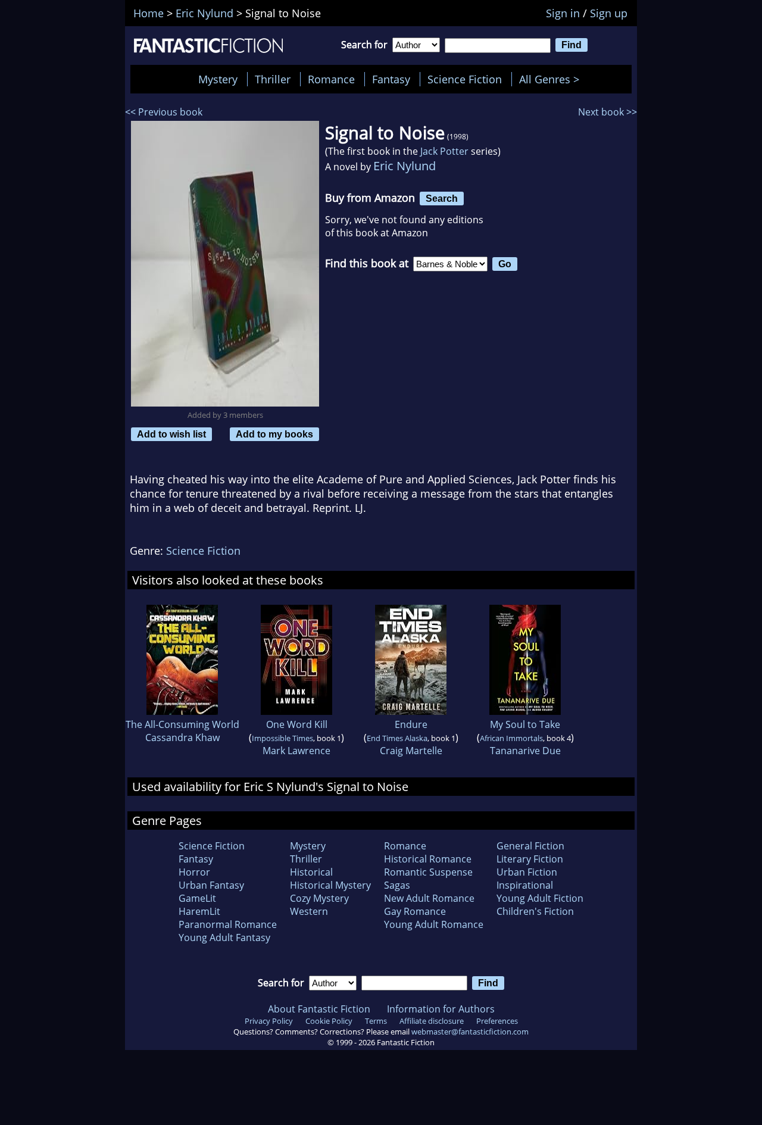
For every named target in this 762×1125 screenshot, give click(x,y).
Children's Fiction (535, 911)
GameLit (197, 898)
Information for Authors (441, 1008)
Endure (411, 724)
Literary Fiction (529, 858)
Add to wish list (171, 434)
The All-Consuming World (182, 724)
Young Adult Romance (433, 924)
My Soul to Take (525, 724)
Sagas (397, 885)
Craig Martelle (411, 750)
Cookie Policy (328, 1020)
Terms (376, 1020)
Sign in (563, 13)
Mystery (218, 79)
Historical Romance (427, 858)
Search (442, 198)
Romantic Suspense (428, 872)
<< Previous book (163, 111)
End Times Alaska (397, 738)
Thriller (273, 79)
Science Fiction (464, 79)
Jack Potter (444, 151)
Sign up (608, 13)
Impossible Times (282, 738)
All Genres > (552, 79)
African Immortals (511, 738)
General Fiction (530, 845)
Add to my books (274, 434)
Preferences (497, 1020)
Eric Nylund (404, 166)
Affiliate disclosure (431, 1020)
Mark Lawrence (296, 750)
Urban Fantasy (211, 885)
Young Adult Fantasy (224, 937)
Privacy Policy (269, 1020)
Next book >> (607, 111)
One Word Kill (296, 724)
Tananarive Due (525, 750)
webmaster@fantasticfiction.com (470, 1031)
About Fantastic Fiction (319, 1008)
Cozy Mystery (319, 898)
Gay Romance (415, 911)
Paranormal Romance (228, 924)
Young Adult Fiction (539, 898)
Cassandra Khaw (182, 737)
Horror (194, 872)
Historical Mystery (330, 885)
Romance (331, 79)
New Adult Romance (429, 898)
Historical (311, 872)
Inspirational (524, 885)
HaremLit (199, 911)
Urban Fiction (526, 872)
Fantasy (391, 79)
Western (309, 911)
